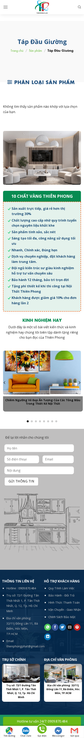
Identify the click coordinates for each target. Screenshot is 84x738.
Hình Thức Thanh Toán (64, 602)
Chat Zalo (25, 735)
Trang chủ (17, 50)
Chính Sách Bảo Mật (61, 617)
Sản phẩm (35, 50)
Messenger (58, 735)
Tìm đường (9, 735)
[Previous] (5, 382)
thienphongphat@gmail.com (25, 646)
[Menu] (5, 7)
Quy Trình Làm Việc (61, 588)
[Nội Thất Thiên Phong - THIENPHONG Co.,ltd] (42, 7)
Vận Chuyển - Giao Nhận (64, 610)
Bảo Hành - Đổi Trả (61, 595)
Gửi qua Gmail (74, 736)
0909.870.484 (27, 588)
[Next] (79, 382)
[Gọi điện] (42, 729)
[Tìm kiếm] (79, 7)
